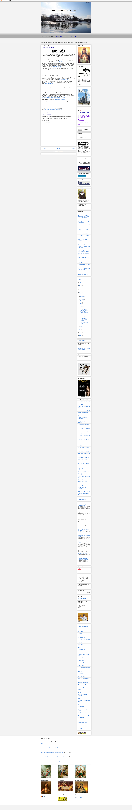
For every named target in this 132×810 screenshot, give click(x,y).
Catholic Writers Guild (81, 649)
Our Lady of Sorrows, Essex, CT (83, 431)
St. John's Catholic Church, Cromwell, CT (82, 455)
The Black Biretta (81, 704)
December (82, 295)
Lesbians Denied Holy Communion (84, 242)
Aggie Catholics (80, 631)
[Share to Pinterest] (61, 108)
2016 (80, 289)
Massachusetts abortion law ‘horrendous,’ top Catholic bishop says (51, 747)
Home (43, 33)
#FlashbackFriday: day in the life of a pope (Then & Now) (84, 349)
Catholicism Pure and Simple (83, 651)
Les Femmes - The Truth (82, 684)
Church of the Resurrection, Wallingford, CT (82, 418)
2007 (80, 336)
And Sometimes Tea (81, 637)
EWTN (48, 109)
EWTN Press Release (83, 314)
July (81, 302)
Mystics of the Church (81, 687)
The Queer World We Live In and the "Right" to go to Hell (84, 269)
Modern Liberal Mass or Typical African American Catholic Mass (83, 251)
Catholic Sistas (80, 647)
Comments (81, 137)
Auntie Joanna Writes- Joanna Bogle (84, 639)
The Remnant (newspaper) (82, 719)
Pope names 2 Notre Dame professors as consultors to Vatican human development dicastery (55, 756)
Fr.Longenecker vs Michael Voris (83, 235)
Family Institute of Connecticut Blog (84, 667)
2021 (80, 282)
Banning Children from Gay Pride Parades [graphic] (83, 222)
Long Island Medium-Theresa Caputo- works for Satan (83, 244)
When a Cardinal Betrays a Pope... (84, 274)
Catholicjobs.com (43, 743)
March (81, 326)
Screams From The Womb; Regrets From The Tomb (84, 322)
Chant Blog (80, 652)
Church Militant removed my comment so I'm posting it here (83, 559)
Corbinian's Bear (81, 660)
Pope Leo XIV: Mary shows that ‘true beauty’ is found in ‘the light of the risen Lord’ (53, 761)
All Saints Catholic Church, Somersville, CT (82, 404)
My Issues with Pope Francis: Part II (84, 257)
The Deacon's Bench (81, 717)
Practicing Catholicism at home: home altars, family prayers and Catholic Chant (83, 261)
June (81, 303)
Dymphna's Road (81, 665)
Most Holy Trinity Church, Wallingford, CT (82, 422)
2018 (80, 286)
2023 (80, 279)
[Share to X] (59, 108)
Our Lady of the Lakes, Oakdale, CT (84, 435)
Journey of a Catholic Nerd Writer (83, 682)
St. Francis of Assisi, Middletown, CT (84, 449)
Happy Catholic (80, 671)
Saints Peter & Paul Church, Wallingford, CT (82, 442)
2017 (80, 288)
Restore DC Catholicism (82, 691)
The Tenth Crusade (81, 720)
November (82, 296)
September (82, 299)
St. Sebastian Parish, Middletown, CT (84, 491)
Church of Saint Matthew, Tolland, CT (84, 410)
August (81, 300)
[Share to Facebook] (60, 108)
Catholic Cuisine (80, 644)
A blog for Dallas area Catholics (83, 626)
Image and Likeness (81, 676)
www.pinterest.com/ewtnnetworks (60, 99)
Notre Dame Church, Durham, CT (83, 424)
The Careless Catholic (81, 706)
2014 (80, 292)
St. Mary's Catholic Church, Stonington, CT (82, 479)
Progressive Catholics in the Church (84, 264)
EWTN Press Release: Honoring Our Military (84, 310)
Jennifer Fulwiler (81, 680)
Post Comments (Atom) (60, 151)
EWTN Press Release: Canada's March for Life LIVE (83, 319)
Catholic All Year (80, 642)
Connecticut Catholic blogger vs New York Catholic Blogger (84, 227)
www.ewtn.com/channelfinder (58, 61)
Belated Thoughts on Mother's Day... (83, 317)
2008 (80, 335)
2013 (80, 293)
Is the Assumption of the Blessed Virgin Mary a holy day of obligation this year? (53, 751)
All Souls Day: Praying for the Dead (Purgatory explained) (84, 213)
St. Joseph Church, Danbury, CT (83, 457)
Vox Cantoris (80, 728)
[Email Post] (55, 108)
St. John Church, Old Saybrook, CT (84, 453)
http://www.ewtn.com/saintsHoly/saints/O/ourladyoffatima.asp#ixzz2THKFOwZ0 (53, 97)
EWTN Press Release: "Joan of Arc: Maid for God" (84, 312)
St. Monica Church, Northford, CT (83, 483)
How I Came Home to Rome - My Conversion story (83, 237)
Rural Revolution (81, 692)
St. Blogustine (80, 698)
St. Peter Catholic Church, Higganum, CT (82, 488)
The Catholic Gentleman (82, 712)
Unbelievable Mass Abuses (82, 272)
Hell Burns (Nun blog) (81, 673)
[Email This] (57, 108)
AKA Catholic (80, 633)
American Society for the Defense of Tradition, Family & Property (84, 635)
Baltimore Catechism (81, 340)
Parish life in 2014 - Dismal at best (83, 259)
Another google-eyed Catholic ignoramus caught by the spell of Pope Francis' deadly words (83, 216)
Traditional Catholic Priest (82, 722)
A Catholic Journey (81, 628)
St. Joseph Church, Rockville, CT (83, 459)
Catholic (45, 109)
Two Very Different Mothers (82, 271)
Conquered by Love (81, 657)
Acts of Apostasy (81, 629)
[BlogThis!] (58, 108)
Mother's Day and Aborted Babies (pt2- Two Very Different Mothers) (83, 254)
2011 (80, 331)
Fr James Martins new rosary (83, 233)
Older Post (73, 148)
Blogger (71, 802)
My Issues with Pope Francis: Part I (84, 255)
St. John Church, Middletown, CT (83, 451)
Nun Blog (79, 689)
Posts (80, 135)
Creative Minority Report (82, 662)
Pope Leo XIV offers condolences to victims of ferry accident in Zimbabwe (52, 757)
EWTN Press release (52, 109)
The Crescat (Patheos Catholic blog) (84, 715)
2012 (80, 329)
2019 (80, 285)
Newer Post (44, 148)
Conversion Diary (81, 658)
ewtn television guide (59, 109)
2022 (80, 281)
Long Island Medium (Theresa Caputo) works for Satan (83, 307)
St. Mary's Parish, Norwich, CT (83, 481)
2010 (80, 332)
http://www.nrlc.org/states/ (82, 608)
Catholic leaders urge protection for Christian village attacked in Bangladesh (52, 752)
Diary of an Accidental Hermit (83, 663)
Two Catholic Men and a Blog (83, 726)
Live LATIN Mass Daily (82, 499)
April (81, 325)
